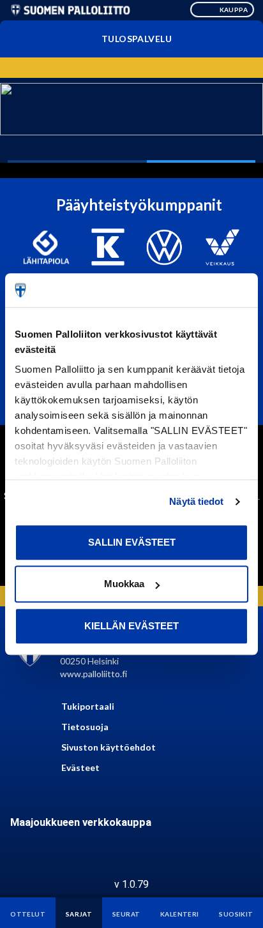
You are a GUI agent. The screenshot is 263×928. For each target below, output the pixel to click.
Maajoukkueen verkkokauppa (80, 822)
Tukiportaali (87, 706)
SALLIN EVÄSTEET (132, 542)
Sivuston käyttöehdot (108, 747)
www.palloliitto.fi (93, 673)
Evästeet (80, 767)
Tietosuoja (85, 726)
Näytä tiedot (196, 501)
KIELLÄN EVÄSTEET (131, 625)
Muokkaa (124, 583)
